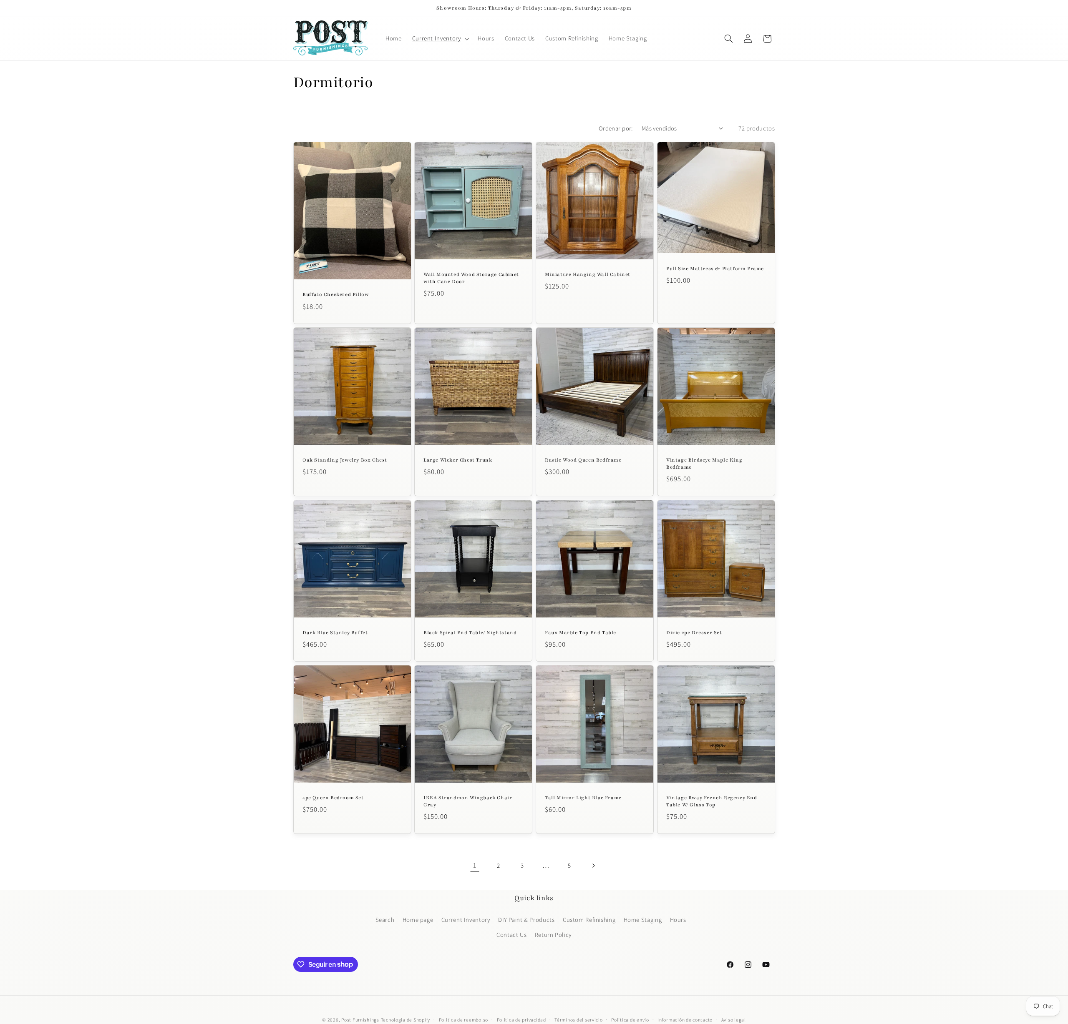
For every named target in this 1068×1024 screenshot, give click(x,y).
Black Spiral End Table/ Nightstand (469, 632)
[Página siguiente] (593, 865)
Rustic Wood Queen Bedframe (583, 460)
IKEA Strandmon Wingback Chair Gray (467, 801)
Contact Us (511, 935)
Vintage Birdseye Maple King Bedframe (704, 463)
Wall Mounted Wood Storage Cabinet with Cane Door (471, 278)
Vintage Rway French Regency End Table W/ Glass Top (711, 801)
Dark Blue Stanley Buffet (335, 632)
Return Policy (553, 935)
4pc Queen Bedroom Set (333, 797)
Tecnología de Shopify (405, 1019)
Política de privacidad (521, 1019)
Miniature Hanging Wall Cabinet (587, 274)
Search (385, 920)
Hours (678, 920)
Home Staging (643, 920)
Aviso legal (733, 1019)
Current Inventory (465, 920)
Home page (418, 920)
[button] (440, 39)
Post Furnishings (360, 1019)
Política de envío (630, 1019)
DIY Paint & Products (526, 920)
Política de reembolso (463, 1019)
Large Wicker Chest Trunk (457, 460)
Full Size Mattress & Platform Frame (715, 268)
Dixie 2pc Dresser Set (694, 632)
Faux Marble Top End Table (580, 632)
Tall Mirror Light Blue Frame (583, 797)
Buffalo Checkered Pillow (335, 294)
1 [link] (474, 865)
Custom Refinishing (589, 920)
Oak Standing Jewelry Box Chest (344, 460)
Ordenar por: (616, 128)
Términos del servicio (578, 1019)
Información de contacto (685, 1019)
